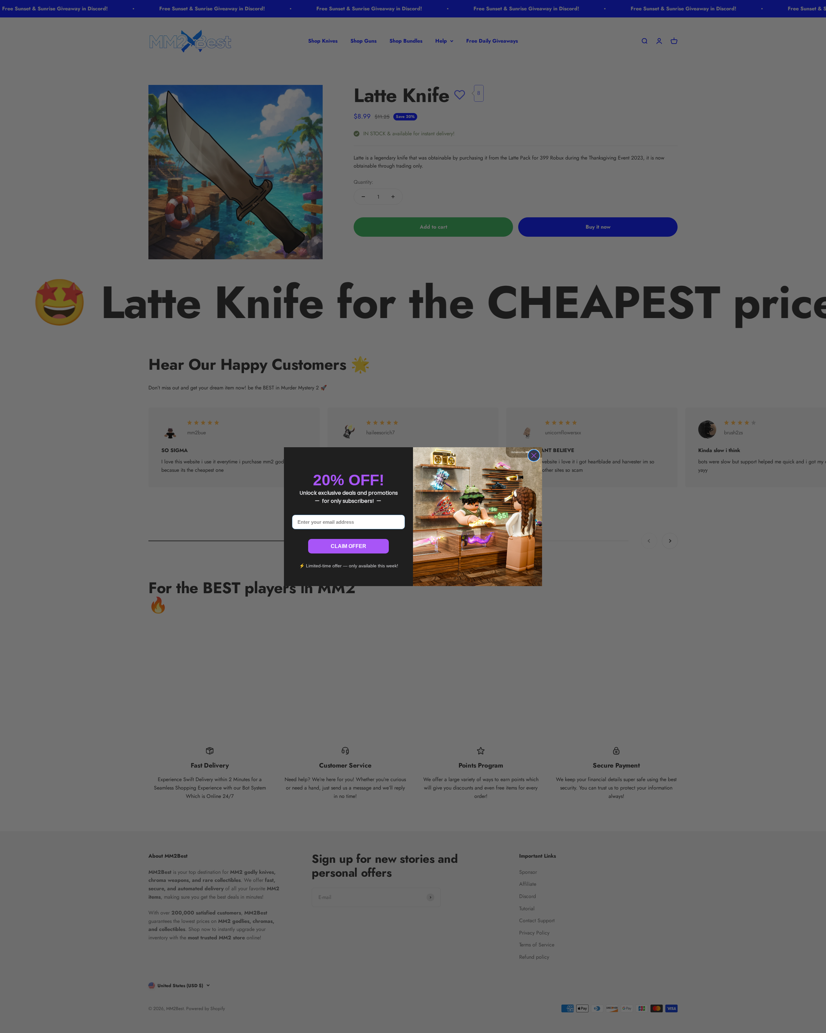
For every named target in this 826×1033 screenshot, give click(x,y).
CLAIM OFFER (348, 546)
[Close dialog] (533, 455)
